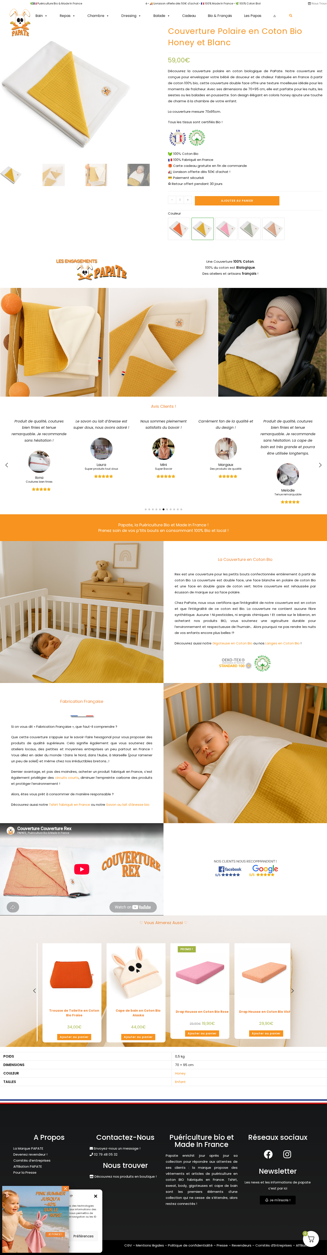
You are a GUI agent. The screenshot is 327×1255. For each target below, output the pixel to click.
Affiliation (303, 1248)
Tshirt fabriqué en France (69, 804)
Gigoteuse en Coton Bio (232, 643)
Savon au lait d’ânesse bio (127, 804)
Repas (65, 15)
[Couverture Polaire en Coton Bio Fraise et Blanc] (179, 229)
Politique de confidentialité (190, 1248)
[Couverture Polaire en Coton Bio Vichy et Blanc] (273, 229)
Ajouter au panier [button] (74, 1037)
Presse (223, 1248)
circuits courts (67, 777)
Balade (159, 15)
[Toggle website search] (291, 15)
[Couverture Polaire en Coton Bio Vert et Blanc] (250, 229)
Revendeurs (242, 1248)
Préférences (83, 1236)
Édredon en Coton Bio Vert (202, 1011)
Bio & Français (220, 15)
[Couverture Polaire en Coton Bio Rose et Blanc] (226, 229)
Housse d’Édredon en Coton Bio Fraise (74, 1012)
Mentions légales (150, 1248)
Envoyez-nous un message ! (116, 1151)
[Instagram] (287, 1158)
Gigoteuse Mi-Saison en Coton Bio (266, 1016)
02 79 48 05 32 (105, 1157)
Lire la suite (266, 1040)
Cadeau (189, 15)
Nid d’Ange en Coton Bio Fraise (138, 1011)
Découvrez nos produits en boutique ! (125, 1179)
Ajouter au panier (237, 201)
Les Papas (252, 15)
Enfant (180, 1085)
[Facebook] (268, 1158)
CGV (128, 1248)
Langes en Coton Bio (282, 643)
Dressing (128, 15)
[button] (95, 1196)
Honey (180, 1076)
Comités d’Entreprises (273, 1248)
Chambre (95, 15)
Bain (39, 15)
